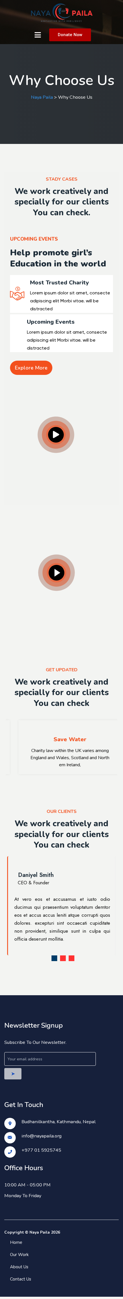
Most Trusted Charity (59, 282)
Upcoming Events (51, 322)
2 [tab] (63, 958)
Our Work (19, 1254)
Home (16, 1242)
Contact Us (20, 1279)
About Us (19, 1267)
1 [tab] (54, 958)
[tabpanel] (61, 905)
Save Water (61, 739)
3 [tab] (71, 958)
